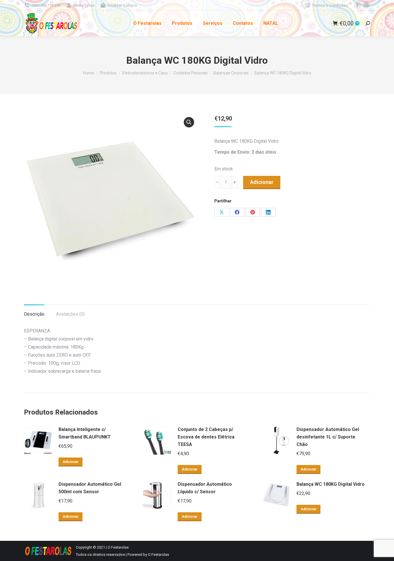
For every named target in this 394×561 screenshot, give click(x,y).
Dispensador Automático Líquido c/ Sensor (205, 487)
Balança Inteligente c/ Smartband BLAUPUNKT (85, 433)
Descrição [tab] (34, 314)
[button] (189, 122)
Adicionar (261, 182)
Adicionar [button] (70, 462)
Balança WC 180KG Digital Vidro (331, 484)
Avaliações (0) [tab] (70, 314)
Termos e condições (330, 5)
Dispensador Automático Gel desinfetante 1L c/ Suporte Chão (328, 437)
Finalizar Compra (122, 5)
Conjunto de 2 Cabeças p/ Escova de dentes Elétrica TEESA (206, 437)
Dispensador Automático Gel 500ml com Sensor (90, 487)
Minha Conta (83, 5)
